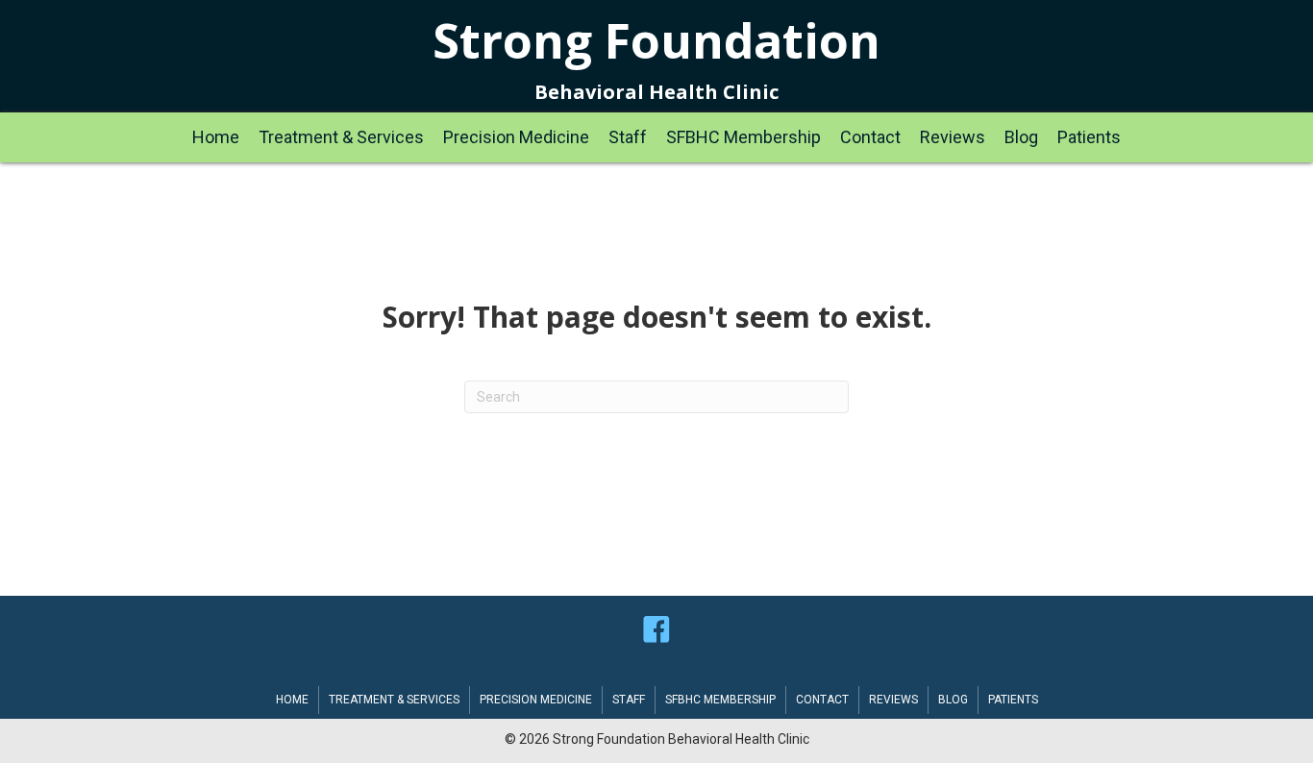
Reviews (893, 699)
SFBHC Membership (720, 699)
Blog (953, 699)
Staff (628, 699)
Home (292, 699)
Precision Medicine (536, 699)
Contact (822, 699)
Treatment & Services (394, 699)
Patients (1013, 699)
